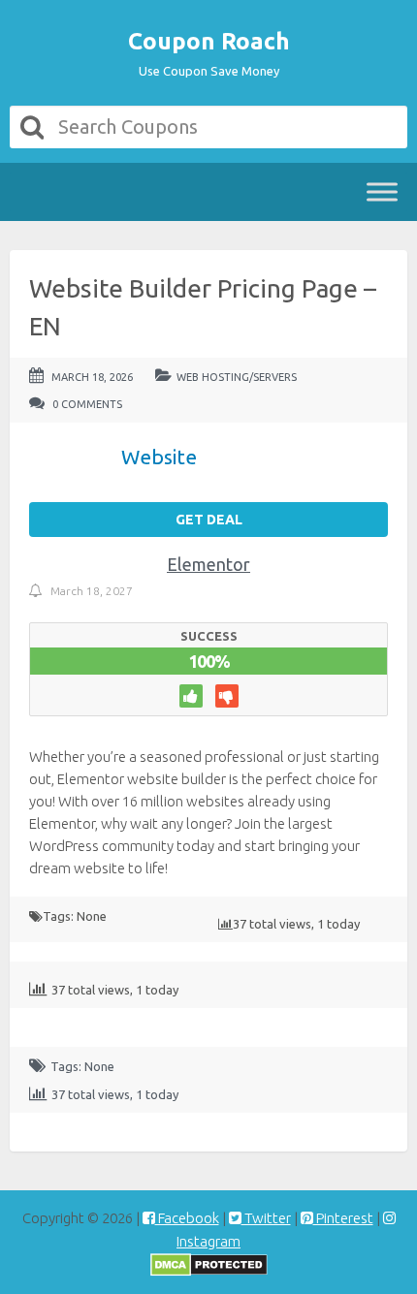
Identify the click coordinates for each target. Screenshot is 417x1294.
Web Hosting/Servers (236, 377)
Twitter (266, 1218)
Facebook (187, 1218)
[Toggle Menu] (382, 191)
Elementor (208, 564)
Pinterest (343, 1218)
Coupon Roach (209, 41)
